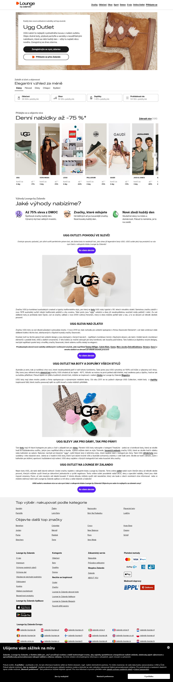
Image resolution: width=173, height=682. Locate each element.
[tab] (19, 88)
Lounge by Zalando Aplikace (63, 597)
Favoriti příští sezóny (60, 606)
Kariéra (19, 586)
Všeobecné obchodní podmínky (29, 577)
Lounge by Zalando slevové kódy (65, 592)
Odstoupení (21, 582)
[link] (151, 4)
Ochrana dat (21, 572)
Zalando (91, 573)
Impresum (20, 563)
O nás (18, 558)
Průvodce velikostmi (96, 563)
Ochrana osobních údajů (26, 568)
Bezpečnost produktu (25, 596)
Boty (54, 563)
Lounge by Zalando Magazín (63, 601)
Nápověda (92, 558)
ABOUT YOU (93, 578)
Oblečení (55, 558)
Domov (55, 572)
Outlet (54, 582)
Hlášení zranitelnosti (24, 591)
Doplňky (55, 568)
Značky (55, 587)
